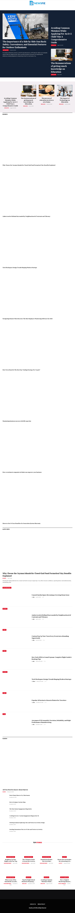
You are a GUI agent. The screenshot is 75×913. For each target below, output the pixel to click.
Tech (4, 714)
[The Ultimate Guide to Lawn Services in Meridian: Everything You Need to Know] (29, 852)
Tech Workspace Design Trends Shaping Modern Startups (20, 267)
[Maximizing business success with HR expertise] (37, 396)
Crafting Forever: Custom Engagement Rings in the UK (24, 816)
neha (33, 597)
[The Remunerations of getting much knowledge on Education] (61, 55)
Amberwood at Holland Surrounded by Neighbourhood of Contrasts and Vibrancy (26, 216)
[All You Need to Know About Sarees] (37, 764)
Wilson (34, 681)
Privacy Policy (41, 904)
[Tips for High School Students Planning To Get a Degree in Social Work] (29, 872)
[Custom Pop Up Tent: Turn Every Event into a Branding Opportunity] (16, 638)
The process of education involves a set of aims (47, 100)
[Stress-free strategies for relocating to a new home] (64, 852)
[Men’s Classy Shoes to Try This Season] (5, 796)
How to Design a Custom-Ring (17, 802)
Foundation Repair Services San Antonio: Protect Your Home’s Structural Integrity (46, 860)
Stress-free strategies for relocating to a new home (64, 860)
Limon (34, 702)
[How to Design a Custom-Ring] (5, 803)
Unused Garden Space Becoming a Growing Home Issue (50, 595)
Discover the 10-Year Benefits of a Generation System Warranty (22, 523)
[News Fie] (37, 3)
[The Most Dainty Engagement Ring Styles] (5, 810)
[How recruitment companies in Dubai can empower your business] (37, 447)
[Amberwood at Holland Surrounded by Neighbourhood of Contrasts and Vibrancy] (37, 191)
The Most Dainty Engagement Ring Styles (20, 809)
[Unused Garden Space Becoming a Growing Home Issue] (16, 596)
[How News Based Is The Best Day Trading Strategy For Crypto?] (37, 345)
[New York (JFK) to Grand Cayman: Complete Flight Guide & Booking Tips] (16, 659)
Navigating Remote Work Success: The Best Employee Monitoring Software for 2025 (28, 318)
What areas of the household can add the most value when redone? (10, 880)
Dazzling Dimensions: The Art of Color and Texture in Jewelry (25, 829)
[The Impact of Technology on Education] (65, 90)
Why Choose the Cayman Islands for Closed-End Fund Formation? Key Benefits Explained (29, 165)
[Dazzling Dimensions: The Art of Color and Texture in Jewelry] (5, 831)
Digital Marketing (64, 877)
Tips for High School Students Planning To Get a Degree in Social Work (28, 880)
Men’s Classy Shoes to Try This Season (19, 795)
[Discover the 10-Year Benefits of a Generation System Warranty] (37, 498)
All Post (64, 856)
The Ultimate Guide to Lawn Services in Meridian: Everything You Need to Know (28, 860)
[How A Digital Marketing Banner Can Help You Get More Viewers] (64, 872)
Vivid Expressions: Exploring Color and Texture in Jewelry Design (27, 822)
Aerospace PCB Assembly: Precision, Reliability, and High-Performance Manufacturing (51, 721)
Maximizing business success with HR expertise (17, 421)
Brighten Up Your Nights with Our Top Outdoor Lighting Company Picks (10, 860)
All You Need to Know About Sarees (15, 790)
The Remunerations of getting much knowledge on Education (61, 67)
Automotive (5, 50)
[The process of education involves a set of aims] (46, 90)
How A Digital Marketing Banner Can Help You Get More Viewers (64, 880)
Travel (4, 629)
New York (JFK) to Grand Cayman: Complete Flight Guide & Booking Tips (51, 658)
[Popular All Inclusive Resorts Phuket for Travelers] (16, 701)
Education (53, 45)
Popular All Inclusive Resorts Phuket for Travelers (49, 700)
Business (5, 114)
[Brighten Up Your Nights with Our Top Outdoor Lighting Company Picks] (11, 852)
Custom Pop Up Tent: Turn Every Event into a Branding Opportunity (50, 637)
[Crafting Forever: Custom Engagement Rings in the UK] (5, 817)
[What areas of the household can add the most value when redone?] (11, 872)
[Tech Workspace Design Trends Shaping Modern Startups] (37, 242)
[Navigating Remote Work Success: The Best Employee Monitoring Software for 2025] (37, 293)
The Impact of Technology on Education (65, 100)
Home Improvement (7, 587)
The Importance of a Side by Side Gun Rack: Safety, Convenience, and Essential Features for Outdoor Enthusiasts (24, 44)
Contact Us (33, 904)
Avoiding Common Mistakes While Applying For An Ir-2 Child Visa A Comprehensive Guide (61, 35)
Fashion (5, 738)
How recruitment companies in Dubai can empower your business (22, 472)
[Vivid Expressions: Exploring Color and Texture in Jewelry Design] (5, 824)
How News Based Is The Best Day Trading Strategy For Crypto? (21, 370)
